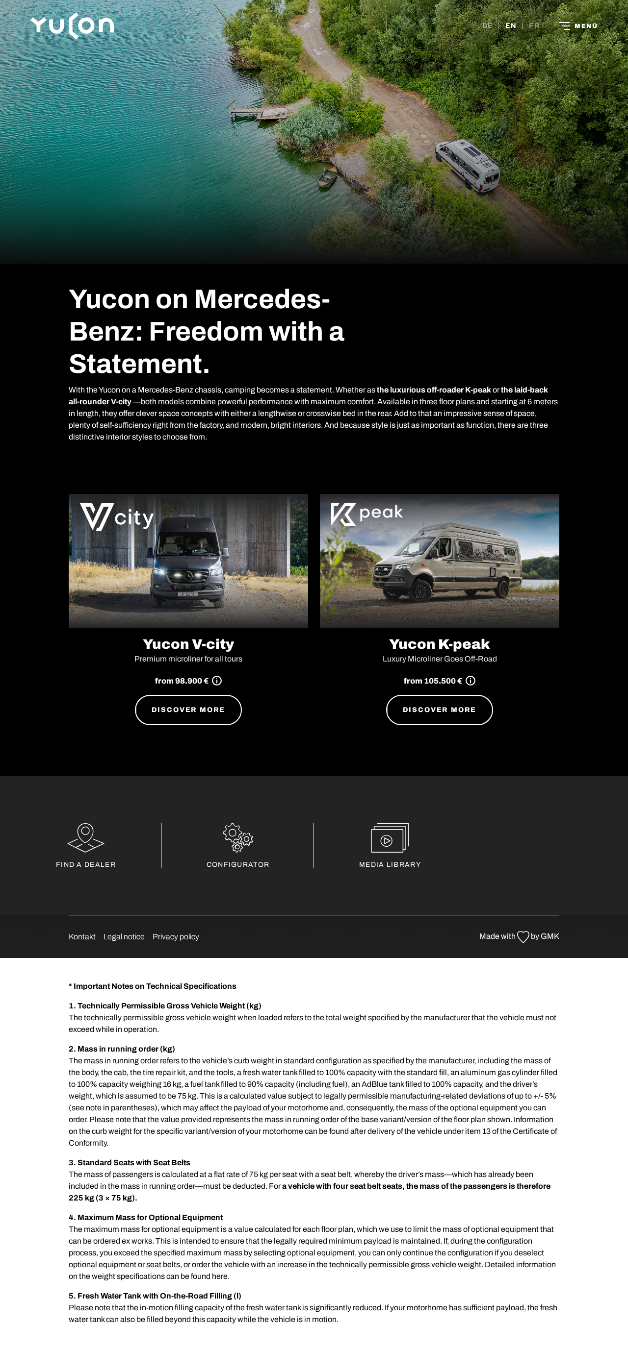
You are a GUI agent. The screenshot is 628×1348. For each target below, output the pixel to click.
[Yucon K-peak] (439, 561)
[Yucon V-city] (188, 561)
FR (534, 25)
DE (488, 25)
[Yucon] (72, 25)
